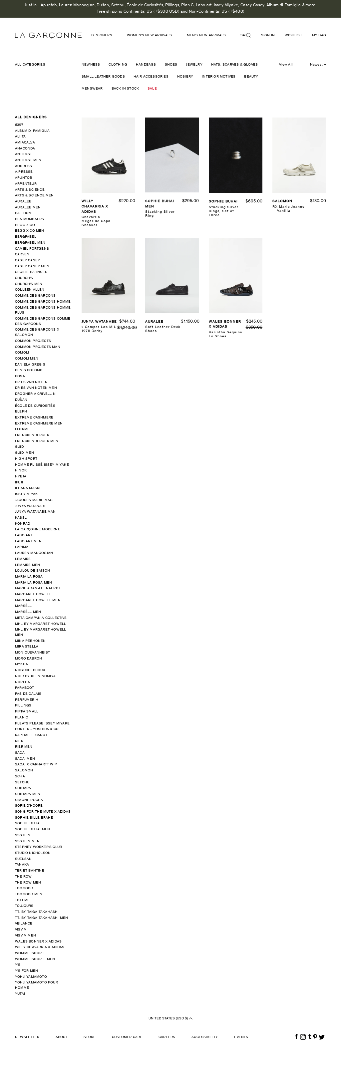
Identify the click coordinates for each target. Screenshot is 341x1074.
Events (241, 1037)
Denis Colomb (28, 370)
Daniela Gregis (30, 365)
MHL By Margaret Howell (40, 624)
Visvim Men (25, 936)
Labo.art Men (28, 541)
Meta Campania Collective (41, 618)
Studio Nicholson (33, 853)
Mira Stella (26, 647)
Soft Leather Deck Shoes (162, 329)
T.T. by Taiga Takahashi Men (41, 918)
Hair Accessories (151, 77)
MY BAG (319, 35)
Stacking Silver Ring (160, 214)
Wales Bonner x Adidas (38, 941)
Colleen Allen (30, 290)
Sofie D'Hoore (29, 806)
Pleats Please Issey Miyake (42, 723)
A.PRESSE (24, 172)
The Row (23, 877)
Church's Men (28, 284)
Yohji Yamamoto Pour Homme (36, 985)
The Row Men (28, 883)
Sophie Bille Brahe (34, 818)
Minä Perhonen (30, 641)
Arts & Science (30, 190)
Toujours (24, 906)
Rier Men (24, 747)
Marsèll (23, 606)
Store (90, 1037)
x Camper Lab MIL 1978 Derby (99, 329)
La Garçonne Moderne (37, 529)
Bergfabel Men (30, 243)
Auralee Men (28, 207)
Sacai (20, 753)
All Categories (30, 65)
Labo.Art (24, 535)
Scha (20, 776)
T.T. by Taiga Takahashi (37, 912)
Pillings (23, 705)
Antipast (23, 154)
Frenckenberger (32, 435)
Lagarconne (48, 36)
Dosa (20, 376)
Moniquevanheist (32, 653)
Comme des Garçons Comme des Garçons (43, 321)
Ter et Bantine (29, 871)
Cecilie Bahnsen (31, 272)
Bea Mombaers (29, 219)
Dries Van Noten (31, 382)
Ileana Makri (27, 488)
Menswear (92, 89)
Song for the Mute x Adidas (43, 812)
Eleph (21, 411)
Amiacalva (25, 142)
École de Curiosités (35, 406)
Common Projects (33, 341)
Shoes (171, 65)
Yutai (20, 994)
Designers (101, 35)
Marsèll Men (28, 612)
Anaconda (25, 148)
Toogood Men (28, 894)
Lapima (21, 547)
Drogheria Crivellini (36, 394)
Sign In (268, 35)
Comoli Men (26, 359)
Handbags (146, 65)
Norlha (22, 682)
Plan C (21, 717)
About (62, 1037)
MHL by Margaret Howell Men (40, 632)
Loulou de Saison (32, 571)
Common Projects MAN (37, 347)
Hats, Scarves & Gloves (234, 65)
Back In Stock (125, 89)
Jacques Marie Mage (35, 500)
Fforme (22, 429)
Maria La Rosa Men (33, 583)
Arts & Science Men (34, 195)
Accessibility (204, 1037)
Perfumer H (26, 700)
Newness (91, 65)
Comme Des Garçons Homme (43, 302)
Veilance (24, 924)
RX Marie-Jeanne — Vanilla (288, 209)
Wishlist (293, 35)
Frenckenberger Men (37, 441)
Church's (24, 278)
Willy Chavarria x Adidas (40, 947)
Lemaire (23, 559)
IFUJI (19, 482)
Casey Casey (27, 260)
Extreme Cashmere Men (39, 423)
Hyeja (20, 476)
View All (286, 65)
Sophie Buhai (28, 823)
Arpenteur (26, 184)
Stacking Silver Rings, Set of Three (223, 211)
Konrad (22, 524)
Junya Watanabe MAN (35, 512)
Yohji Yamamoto (31, 977)
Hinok (21, 470)
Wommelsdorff (30, 953)
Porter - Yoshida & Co (37, 729)
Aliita (20, 136)
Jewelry (194, 65)
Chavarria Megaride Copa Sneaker (96, 221)
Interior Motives (218, 77)
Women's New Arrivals (149, 35)
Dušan (21, 400)
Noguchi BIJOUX (30, 670)
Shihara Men (27, 794)
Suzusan (23, 859)
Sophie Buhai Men (32, 829)
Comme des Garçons (35, 296)
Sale (152, 89)
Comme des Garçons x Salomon (37, 332)
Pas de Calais (28, 694)
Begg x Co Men (29, 231)
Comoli (22, 353)
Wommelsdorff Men (35, 959)
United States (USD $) (169, 1018)
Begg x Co (25, 225)
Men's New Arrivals (206, 35)
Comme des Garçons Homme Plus (43, 310)
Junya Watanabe (31, 506)
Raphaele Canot (31, 735)
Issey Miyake (27, 494)
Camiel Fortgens (32, 249)
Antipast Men (28, 160)
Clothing (118, 65)
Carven (22, 254)
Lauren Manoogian (34, 553)
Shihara (23, 788)
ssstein (22, 835)
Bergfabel (25, 237)
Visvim (21, 930)
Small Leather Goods (103, 77)
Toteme (22, 900)
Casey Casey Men (32, 266)
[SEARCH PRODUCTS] (251, 35)
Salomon (24, 770)
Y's (18, 965)
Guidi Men (24, 453)
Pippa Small (26, 711)
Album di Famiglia (32, 131)
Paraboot (24, 688)
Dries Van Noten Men (36, 388)
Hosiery (185, 77)
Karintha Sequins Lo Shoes (225, 334)
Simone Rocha (29, 800)
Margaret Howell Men (38, 600)
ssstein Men (27, 841)
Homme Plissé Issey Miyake (42, 465)
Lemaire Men (27, 565)
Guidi (20, 447)
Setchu (22, 782)
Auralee (23, 201)
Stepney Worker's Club (38, 847)
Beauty (251, 77)
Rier (19, 741)
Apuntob (23, 178)
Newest (316, 65)
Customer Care (127, 1037)
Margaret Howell (33, 594)
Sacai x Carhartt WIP (36, 764)
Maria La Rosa (29, 577)
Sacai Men (25, 759)
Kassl (21, 518)
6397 (19, 125)
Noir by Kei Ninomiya (35, 676)
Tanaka (22, 865)
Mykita (21, 664)
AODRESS (23, 166)
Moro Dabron (28, 659)
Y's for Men (26, 971)
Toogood (24, 888)
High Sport (26, 459)
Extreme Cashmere (34, 417)
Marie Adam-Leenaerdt (37, 588)
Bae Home (24, 213)
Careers (167, 1037)
